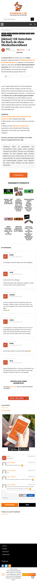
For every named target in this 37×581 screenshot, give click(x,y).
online (6, 410)
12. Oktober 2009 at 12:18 (16, 322)
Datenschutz (6, 554)
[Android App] (24, 448)
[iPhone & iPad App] (13, 448)
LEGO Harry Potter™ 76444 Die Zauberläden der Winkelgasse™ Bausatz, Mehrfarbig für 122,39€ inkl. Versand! (29, 233)
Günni (8, 49)
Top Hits (9, 35)
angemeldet (13, 386)
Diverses (9, 33)
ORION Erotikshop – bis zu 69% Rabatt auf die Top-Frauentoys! (8, 230)
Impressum (5, 551)
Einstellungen (5, 497)
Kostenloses (22, 33)
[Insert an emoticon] (21, 495)
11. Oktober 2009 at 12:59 (16, 256)
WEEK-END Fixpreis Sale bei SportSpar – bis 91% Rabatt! (18, 229)
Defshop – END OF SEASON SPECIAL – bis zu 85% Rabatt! (8, 201)
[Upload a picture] (24, 495)
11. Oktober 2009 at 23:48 (16, 274)
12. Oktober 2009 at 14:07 (16, 345)
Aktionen (12, 29)
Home (2, 29)
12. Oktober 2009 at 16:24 (16, 362)
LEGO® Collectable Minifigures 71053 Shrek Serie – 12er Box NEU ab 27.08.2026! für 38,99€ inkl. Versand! (18, 205)
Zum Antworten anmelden (10, 252)
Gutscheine (15, 33)
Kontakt (4, 548)
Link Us (4, 545)
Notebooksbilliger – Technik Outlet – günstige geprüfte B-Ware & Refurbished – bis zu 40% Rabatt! (28, 205)
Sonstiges (4, 35)
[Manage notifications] (32, 577)
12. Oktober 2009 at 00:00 (16, 296)
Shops (7, 29)
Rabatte (28, 33)
